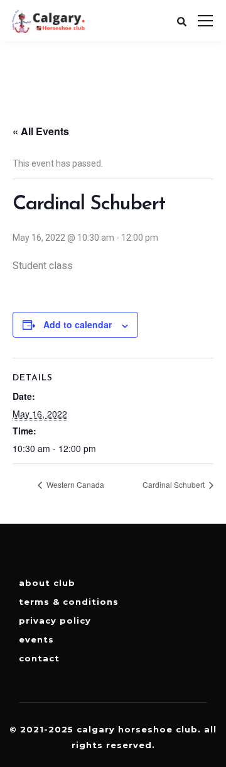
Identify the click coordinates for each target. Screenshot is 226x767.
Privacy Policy (55, 620)
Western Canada (74, 484)
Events (36, 639)
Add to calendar (77, 324)
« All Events (41, 131)
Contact (39, 658)
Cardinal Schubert (175, 484)
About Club (47, 583)
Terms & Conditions (69, 602)
